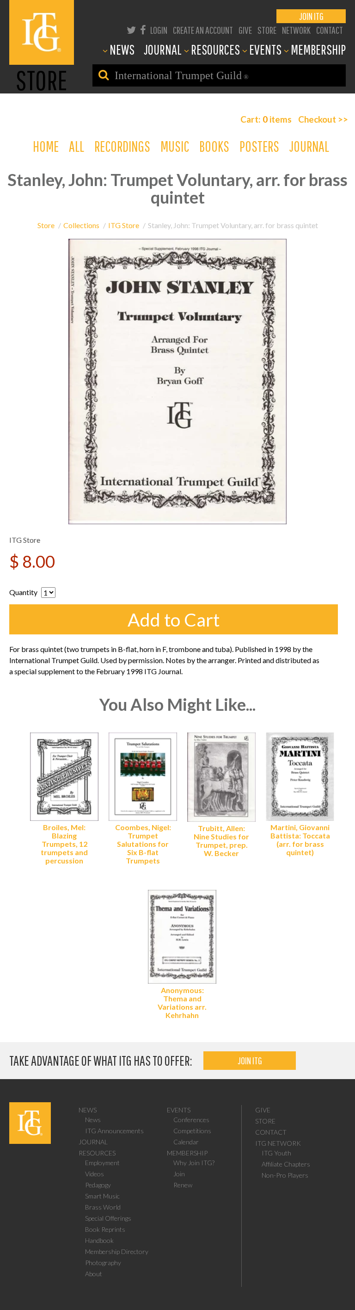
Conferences (191, 1120)
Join (179, 1174)
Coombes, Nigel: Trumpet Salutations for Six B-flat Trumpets (143, 844)
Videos (94, 1174)
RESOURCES (215, 49)
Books (214, 146)
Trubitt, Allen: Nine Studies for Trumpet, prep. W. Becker (221, 840)
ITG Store (123, 225)
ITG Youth (276, 1153)
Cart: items (266, 119)
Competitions (192, 1131)
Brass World (103, 1207)
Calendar (186, 1142)
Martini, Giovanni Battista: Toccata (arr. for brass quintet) (300, 840)
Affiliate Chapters (286, 1164)
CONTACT (329, 30)
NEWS (122, 49)
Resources (97, 1153)
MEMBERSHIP (318, 49)
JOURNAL (163, 49)
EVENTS (265, 49)
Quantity (23, 592)
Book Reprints (105, 1229)
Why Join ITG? (193, 1163)
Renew (182, 1185)
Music (174, 146)
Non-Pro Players (285, 1175)
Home (46, 146)
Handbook (99, 1240)
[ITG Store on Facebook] (143, 30)
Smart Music (102, 1196)
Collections (81, 225)
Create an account (203, 30)
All (76, 146)
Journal (309, 146)
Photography (103, 1263)
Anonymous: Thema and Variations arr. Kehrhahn (182, 1002)
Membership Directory (116, 1251)
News (88, 1110)
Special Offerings (108, 1218)
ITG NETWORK (278, 1143)
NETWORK (296, 30)
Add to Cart (174, 619)
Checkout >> (323, 119)
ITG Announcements (114, 1131)
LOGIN (158, 30)
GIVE (245, 30)
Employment (102, 1163)
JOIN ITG (311, 16)
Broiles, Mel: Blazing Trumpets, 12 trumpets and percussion (64, 844)
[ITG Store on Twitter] (131, 30)
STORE (266, 30)
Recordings (122, 146)
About (93, 1274)
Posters (259, 146)
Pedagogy (98, 1185)
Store (46, 225)
